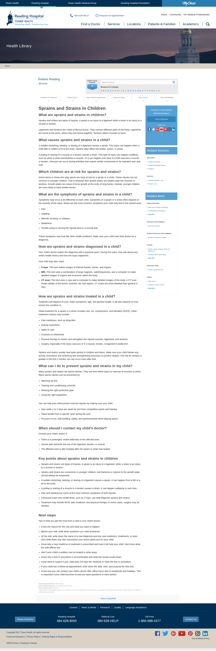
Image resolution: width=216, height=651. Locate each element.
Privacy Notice (33, 637)
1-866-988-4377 (149, 621)
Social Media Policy (201, 638)
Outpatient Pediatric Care (155, 180)
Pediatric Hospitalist (154, 162)
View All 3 (151, 214)
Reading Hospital (40, 3)
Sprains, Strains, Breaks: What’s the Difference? (159, 250)
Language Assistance (135, 607)
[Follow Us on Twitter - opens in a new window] (153, 129)
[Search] (208, 24)
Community (175, 14)
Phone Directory (25, 619)
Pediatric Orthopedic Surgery (157, 165)
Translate (44, 83)
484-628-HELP (107, 621)
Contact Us (190, 619)
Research (105, 607)
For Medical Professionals (197, 14)
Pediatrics (151, 169)
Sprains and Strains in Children (157, 237)
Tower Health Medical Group (82, 3)
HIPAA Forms (12, 643)
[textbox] (137, 82)
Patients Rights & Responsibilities (57, 637)
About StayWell (108, 598)
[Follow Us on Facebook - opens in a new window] (149, 129)
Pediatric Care (152, 184)
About (164, 14)
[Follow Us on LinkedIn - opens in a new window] (173, 129)
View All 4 (151, 288)
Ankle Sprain (152, 281)
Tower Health (12, 3)
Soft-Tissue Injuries (154, 226)
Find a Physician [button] (161, 119)
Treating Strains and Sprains (156, 211)
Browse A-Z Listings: (110, 87)
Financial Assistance (15, 637)
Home (7, 66)
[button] (92, 87)
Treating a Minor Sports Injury (157, 254)
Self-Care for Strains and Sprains (158, 207)
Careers (74, 607)
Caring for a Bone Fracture (156, 285)
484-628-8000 (66, 621)
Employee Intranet (29, 643)
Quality (117, 607)
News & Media (89, 607)
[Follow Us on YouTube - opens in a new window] (157, 129)
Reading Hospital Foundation (135, 3)
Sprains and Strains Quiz (155, 269)
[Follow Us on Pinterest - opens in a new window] (165, 129)
